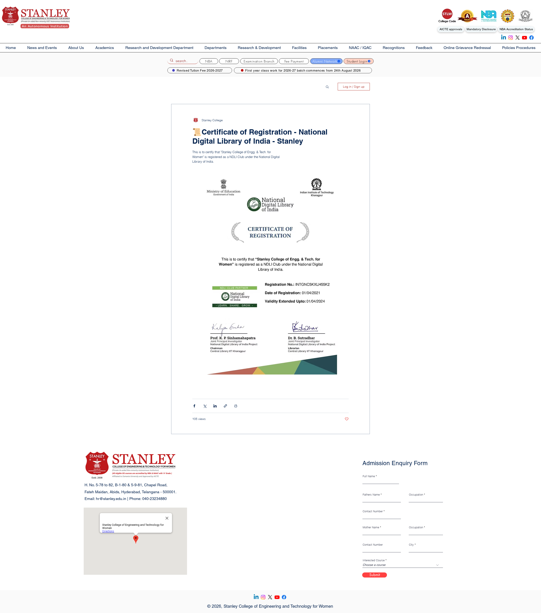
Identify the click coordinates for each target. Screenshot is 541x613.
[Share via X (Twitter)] (205, 406)
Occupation (416, 494)
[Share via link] (225, 406)
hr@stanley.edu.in (111, 498)
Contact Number (373, 511)
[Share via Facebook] (194, 406)
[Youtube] (524, 38)
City (411, 544)
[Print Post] (236, 406)
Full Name (369, 476)
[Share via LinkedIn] (215, 406)
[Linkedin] (504, 38)
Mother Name (371, 527)
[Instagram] (511, 38)
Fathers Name (371, 494)
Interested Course (374, 560)
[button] (76, 47)
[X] (518, 38)
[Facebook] (531, 38)
